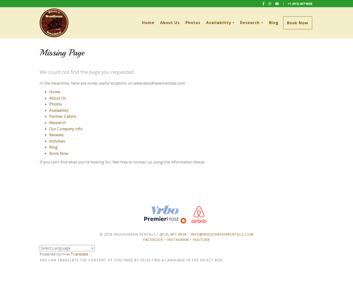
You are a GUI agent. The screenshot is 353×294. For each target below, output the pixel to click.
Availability (218, 22)
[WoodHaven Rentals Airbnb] (199, 214)
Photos (192, 22)
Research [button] (250, 22)
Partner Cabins (62, 116)
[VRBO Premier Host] (165, 214)
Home (148, 22)
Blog (274, 22)
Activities (57, 141)
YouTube (201, 239)
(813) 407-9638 (173, 234)
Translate (79, 254)
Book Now (297, 22)
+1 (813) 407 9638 (299, 3)
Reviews (56, 135)
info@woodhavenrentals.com (221, 234)
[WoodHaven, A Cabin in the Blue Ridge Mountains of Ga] (108, 22)
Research (57, 122)
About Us (170, 22)
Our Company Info (66, 128)
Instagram (178, 239)
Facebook (153, 239)
